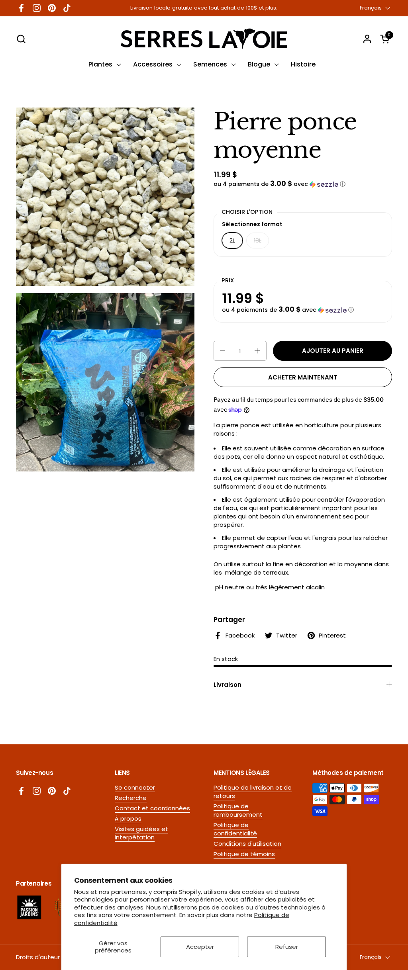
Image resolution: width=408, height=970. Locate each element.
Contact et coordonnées (152, 808)
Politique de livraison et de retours (253, 791)
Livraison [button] (227, 685)
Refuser (286, 947)
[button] (21, 39)
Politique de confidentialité (235, 829)
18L (257, 240)
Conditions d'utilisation (247, 843)
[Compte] (367, 39)
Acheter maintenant (302, 377)
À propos (128, 818)
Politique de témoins (244, 854)
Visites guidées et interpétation (141, 833)
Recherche (131, 798)
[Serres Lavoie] (204, 38)
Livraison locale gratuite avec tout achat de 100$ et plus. (203, 8)
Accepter (200, 947)
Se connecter (135, 787)
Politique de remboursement (238, 810)
